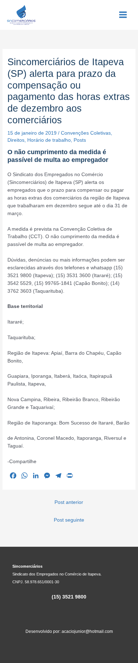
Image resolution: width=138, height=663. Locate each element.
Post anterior (68, 502)
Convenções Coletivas (86, 133)
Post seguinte (69, 520)
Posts (80, 140)
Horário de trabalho (49, 140)
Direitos (15, 140)
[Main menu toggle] (123, 15)
